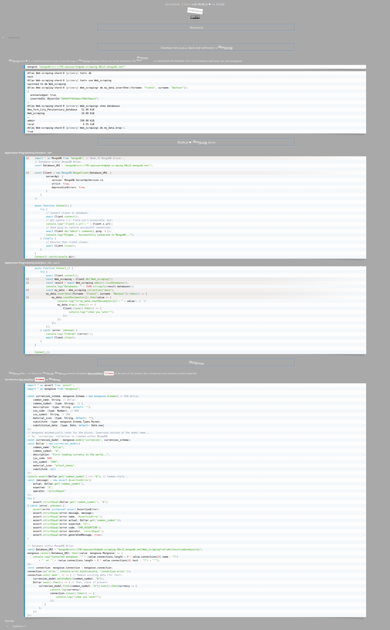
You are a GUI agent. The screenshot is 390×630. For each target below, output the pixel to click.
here (23, 373)
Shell (141, 59)
